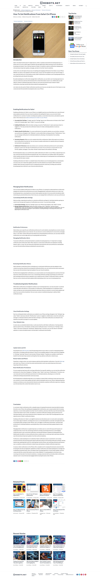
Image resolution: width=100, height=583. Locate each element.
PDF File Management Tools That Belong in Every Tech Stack (58, 563)
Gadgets (67, 5)
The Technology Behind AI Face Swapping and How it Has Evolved (18, 547)
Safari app (62, 361)
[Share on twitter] (54, 17)
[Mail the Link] (62, 17)
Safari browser (25, 350)
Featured (33, 7)
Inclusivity (56, 573)
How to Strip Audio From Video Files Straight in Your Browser (59, 547)
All (45, 7)
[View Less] (64, 17)
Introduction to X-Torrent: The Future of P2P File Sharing (78, 27)
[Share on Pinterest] (56, 17)
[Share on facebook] (52, 17)
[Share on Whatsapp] (58, 17)
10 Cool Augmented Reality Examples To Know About (78, 16)
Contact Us (47, 574)
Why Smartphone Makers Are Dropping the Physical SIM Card (33, 563)
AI (20, 5)
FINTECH (37, 5)
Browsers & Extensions (28, 21)
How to (51, 5)
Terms (54, 574)
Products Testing (64, 573)
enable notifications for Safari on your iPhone (36, 117)
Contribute (34, 574)
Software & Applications (18, 21)
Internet (81, 5)
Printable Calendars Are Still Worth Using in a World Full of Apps (45, 547)
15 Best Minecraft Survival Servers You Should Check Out (77, 63)
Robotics (30, 5)
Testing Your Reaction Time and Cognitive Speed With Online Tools (19, 563)
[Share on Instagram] (18, 461)
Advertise (41, 574)
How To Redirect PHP (77, 33)
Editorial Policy (49, 573)
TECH (24, 5)
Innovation (25, 7)
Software (17, 7)
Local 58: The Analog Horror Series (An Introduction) (78, 38)
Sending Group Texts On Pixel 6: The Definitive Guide (78, 22)
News (39, 7)
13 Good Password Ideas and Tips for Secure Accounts (77, 61)
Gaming (44, 5)
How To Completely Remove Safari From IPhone (58, 495)
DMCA (33, 575)
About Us (33, 573)
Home (16, 5)
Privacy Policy (60, 574)
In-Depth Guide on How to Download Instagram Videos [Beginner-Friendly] (77, 58)
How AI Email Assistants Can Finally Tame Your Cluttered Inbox (32, 547)
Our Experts (40, 573)
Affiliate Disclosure (69, 574)
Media (74, 5)
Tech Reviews (59, 5)
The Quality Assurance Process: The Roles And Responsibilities (77, 56)
